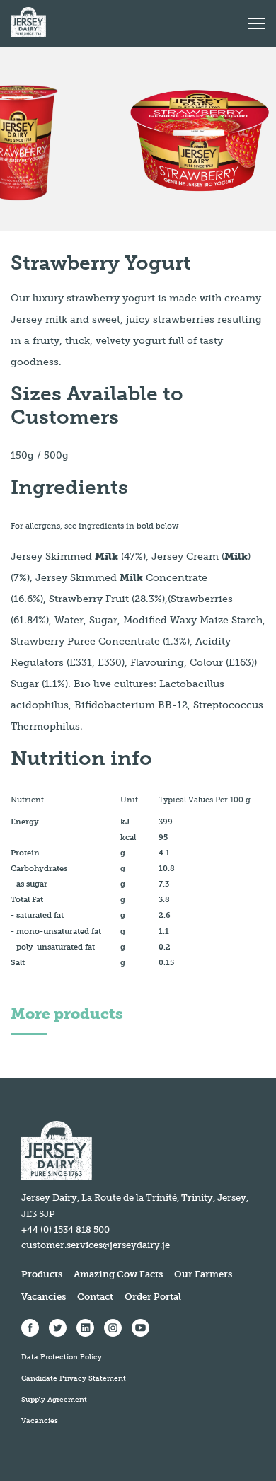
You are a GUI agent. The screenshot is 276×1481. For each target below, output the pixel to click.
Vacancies (43, 1296)
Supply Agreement (54, 1399)
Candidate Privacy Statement (73, 1378)
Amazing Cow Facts (118, 1274)
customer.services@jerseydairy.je (95, 1245)
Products (41, 1274)
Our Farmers (203, 1274)
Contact (95, 1296)
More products (67, 1013)
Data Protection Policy (61, 1357)
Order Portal (153, 1296)
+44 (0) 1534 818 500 (65, 1229)
